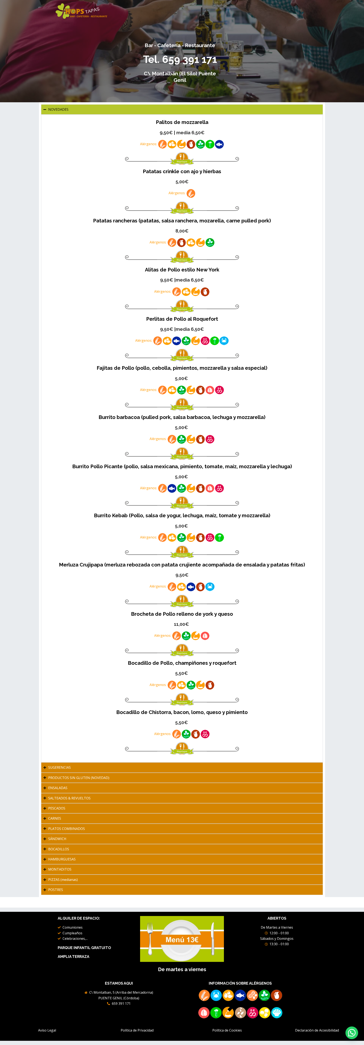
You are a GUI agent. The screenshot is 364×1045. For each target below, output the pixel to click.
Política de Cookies (227, 1030)
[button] (351, 1032)
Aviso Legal (47, 1030)
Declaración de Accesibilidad (317, 1030)
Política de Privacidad (137, 1030)
